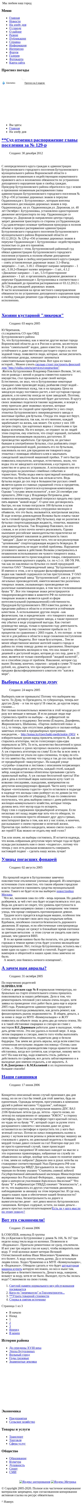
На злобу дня (17, 24)
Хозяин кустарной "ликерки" (33, 315)
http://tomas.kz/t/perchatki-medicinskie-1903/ (48, 734)
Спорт (13, 1468)
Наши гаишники (19, 1076)
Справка (14, 42)
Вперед (14, 1329)
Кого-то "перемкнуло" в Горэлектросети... (37, 1292)
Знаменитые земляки (23, 1361)
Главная (14, 17)
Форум (13, 52)
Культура (15, 1461)
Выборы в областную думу (29, 681)
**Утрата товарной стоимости (29, 1296)
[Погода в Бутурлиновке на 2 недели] (35, 83)
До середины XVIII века (25, 1347)
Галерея (14, 55)
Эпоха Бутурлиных (22, 1351)
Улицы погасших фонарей (29, 859)
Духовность (17, 1465)
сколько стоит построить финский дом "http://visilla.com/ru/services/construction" (41, 366)
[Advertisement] (41, 1385)
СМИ (12, 1472)
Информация (17, 45)
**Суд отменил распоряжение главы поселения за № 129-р (40, 142)
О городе (15, 28)
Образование (17, 1458)
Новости (15, 21)
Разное (13, 35)
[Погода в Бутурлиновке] (23, 79)
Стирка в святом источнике (27, 1299)
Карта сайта (17, 62)
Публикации (17, 38)
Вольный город (19, 1354)
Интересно (16, 48)
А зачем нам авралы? (24, 968)
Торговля (15, 1440)
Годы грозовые (19, 1358)
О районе (15, 31)
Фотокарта (16, 59)
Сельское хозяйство (22, 1421)
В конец (14, 1333)
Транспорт (16, 1436)
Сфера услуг (17, 1443)
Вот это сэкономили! (23, 1219)
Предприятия (18, 1418)
